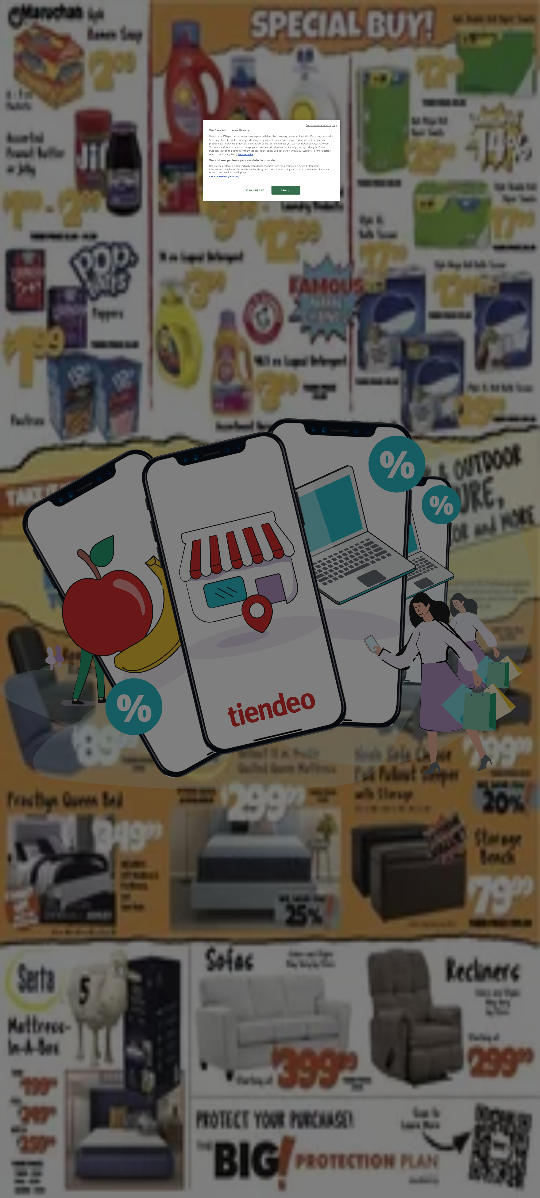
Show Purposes (255, 189)
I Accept (285, 190)
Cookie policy (245, 154)
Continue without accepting (321, 125)
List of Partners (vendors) (224, 176)
